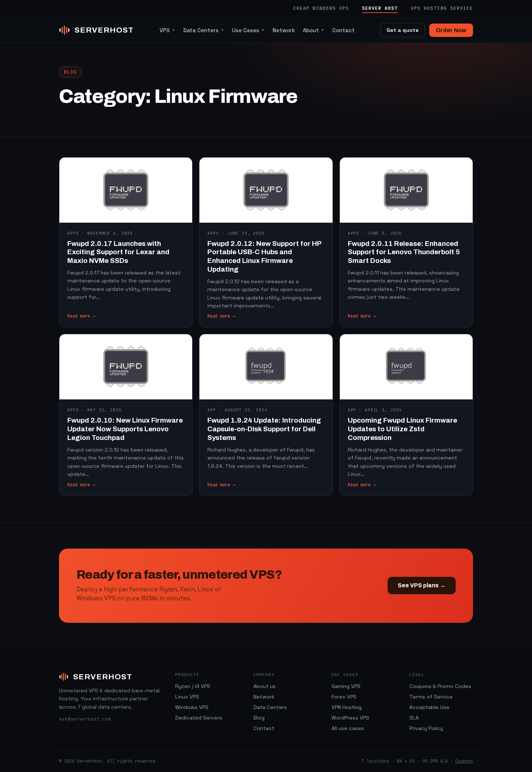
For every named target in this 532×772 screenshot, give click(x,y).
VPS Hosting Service (442, 8)
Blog (259, 717)
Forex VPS (344, 696)
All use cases (348, 728)
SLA (414, 717)
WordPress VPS (350, 717)
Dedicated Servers (198, 717)
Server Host (380, 8)
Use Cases (248, 30)
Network (284, 30)
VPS (167, 30)
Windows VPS (191, 707)
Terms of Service (431, 696)
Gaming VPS (346, 686)
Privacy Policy (426, 728)
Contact (343, 30)
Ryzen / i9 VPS (192, 686)
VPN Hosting (347, 707)
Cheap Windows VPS (321, 8)
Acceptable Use (429, 707)
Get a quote (403, 30)
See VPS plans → (422, 585)
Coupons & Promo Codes (440, 686)
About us (264, 686)
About (313, 30)
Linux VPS (187, 696)
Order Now (451, 30)
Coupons (464, 761)
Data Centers (203, 30)
